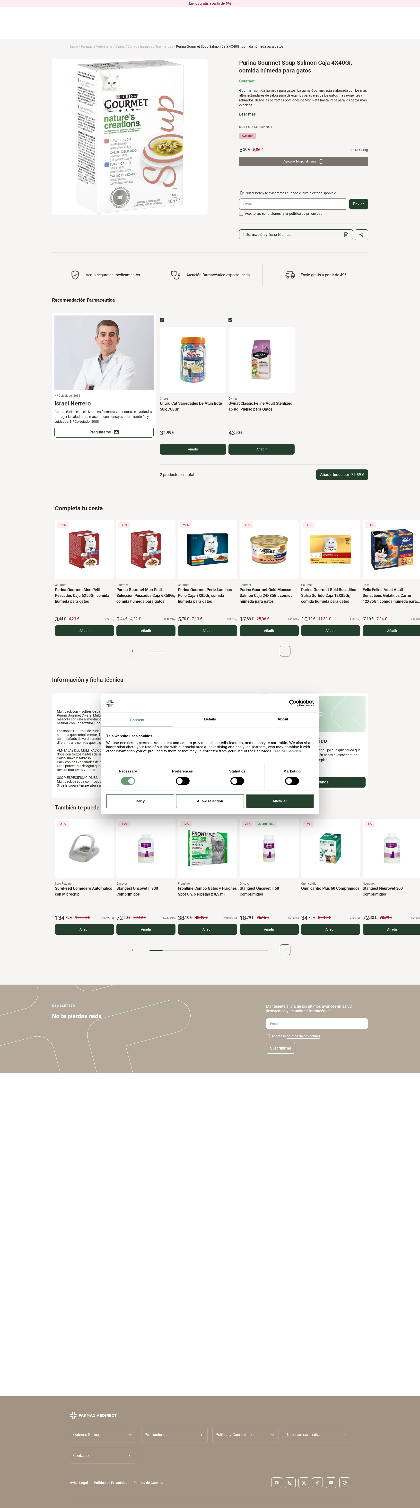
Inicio (74, 46)
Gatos (120, 46)
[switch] (183, 781)
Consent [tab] (137, 720)
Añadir (193, 449)
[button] (174, 1435)
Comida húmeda (140, 46)
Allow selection (210, 801)
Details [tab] (210, 719)
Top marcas (164, 46)
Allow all (279, 801)
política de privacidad (306, 213)
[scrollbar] (208, 652)
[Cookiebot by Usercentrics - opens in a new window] (292, 703)
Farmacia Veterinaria (97, 46)
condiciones (271, 213)
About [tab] (283, 719)
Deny (140, 801)
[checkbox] (241, 213)
